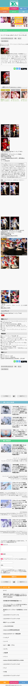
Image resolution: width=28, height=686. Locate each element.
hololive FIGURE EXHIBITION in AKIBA (13, 660)
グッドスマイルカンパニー (15, 514)
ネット (19, 38)
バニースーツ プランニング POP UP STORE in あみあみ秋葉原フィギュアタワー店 (15, 605)
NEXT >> (22, 396)
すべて (5, 590)
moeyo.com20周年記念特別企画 (11, 630)
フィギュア (14, 8)
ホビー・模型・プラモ (8, 645)
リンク (23, 682)
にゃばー (24, 495)
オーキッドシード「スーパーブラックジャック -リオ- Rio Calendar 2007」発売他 (14, 346)
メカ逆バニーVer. (23, 461)
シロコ (6, 492)
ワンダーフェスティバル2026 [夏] (9, 461)
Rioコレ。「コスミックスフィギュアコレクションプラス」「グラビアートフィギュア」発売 (14, 338)
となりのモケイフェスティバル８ (11, 618)
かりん (20, 495)
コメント (5, 544)
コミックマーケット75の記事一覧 (9, 336)
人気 (23, 11)
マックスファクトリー (21, 492)
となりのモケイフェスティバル (11, 614)
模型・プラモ (23, 8)
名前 (4, 554)
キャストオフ (6, 476)
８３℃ (11, 155)
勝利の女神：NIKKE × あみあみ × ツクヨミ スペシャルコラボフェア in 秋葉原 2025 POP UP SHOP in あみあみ (15, 596)
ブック (5, 668)
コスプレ (5, 11)
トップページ (5, 8)
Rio (15, 38)
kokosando (24, 532)
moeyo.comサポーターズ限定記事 (12, 633)
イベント (14, 11)
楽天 (3, 315)
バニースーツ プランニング (13, 459)
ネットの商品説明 (5, 160)
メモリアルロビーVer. (21, 534)
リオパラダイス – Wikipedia (8, 357)
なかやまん (18, 532)
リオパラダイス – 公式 (9, 180)
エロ (11, 476)
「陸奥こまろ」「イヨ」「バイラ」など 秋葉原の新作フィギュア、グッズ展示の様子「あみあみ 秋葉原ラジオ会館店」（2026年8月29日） (19, 433)
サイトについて (14, 682)
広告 (5, 682)
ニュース (5, 641)
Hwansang (24, 496)
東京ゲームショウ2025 (9, 622)
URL (2, 565)
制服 (17, 495)
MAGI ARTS (24, 459)
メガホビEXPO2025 (8, 626)
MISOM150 (6, 532)
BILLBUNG (12, 532)
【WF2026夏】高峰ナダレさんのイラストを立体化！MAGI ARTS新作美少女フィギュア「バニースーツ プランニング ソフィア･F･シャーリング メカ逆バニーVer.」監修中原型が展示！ (19, 422)
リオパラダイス (4, 41)
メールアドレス (7, 559)
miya (17, 476)
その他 (5, 671)
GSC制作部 (20, 516)
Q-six (14, 476)
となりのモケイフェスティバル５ (11, 664)
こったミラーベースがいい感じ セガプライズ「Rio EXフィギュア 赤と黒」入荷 (14, 340)
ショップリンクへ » (6, 152)
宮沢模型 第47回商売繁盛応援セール (12, 600)
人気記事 (5, 652)
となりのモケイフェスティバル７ (11, 675)
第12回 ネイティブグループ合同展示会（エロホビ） (15, 610)
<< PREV (6, 396)
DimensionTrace (23, 476)
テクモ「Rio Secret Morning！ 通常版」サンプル (13, 325)
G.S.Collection (11, 492)
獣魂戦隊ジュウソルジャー (20, 477)
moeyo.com (14, 685)
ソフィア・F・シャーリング (20, 458)
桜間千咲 (10, 477)
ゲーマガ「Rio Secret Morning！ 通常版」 (11, 324)
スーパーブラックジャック (7, 38)
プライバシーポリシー (13, 571)
